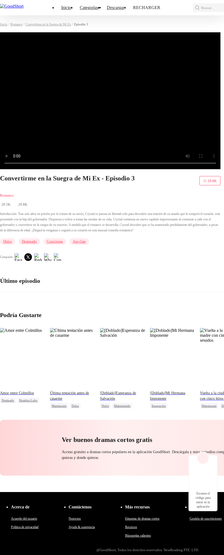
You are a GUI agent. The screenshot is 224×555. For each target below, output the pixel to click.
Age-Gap (79, 241)
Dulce (7, 241)
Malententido (122, 405)
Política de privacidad (25, 527)
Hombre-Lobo (28, 400)
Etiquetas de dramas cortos (142, 519)
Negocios (75, 519)
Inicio (66, 7)
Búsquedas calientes (138, 535)
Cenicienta (55, 241)
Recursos (131, 527)
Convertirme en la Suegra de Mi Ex (48, 24)
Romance (16, 24)
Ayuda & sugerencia (82, 527)
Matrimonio (59, 405)
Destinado (29, 241)
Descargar (115, 7)
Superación (159, 405)
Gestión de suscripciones (206, 519)
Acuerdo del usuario (24, 519)
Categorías (89, 7)
